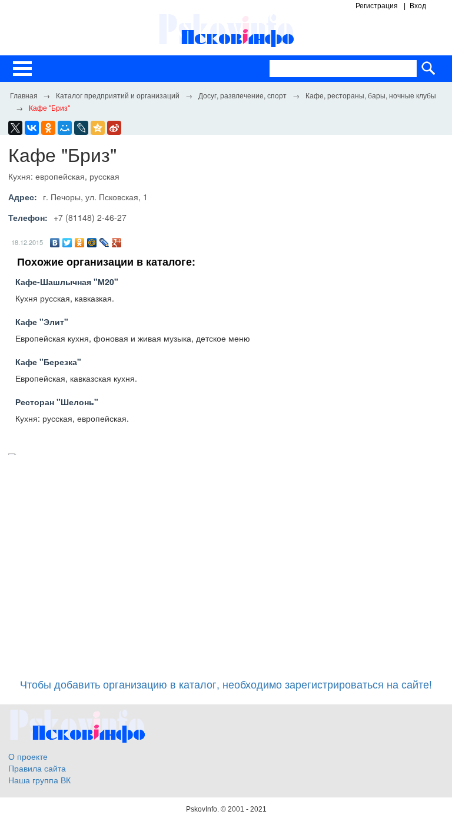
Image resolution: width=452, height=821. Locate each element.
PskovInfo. (203, 809)
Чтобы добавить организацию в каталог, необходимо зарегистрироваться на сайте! (226, 683)
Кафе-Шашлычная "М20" (66, 281)
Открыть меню (22, 68)
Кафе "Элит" (41, 321)
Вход (418, 6)
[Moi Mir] (65, 128)
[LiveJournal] (81, 128)
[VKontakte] (32, 128)
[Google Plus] (117, 242)
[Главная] (23, 95)
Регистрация (376, 6)
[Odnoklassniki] (48, 128)
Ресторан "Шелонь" (56, 402)
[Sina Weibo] (114, 128)
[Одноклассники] (80, 242)
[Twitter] (67, 242)
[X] (15, 128)
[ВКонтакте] (55, 242)
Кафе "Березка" (48, 362)
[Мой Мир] (92, 242)
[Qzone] (98, 128)
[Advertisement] (226, 560)
